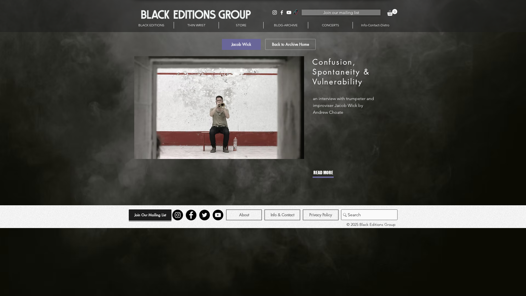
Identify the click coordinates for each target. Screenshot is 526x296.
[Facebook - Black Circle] (191, 215)
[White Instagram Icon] (275, 12)
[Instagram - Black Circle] (177, 215)
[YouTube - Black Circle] (218, 215)
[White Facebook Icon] (282, 12)
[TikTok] (296, 12)
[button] (392, 12)
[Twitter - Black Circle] (204, 215)
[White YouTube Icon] (289, 12)
